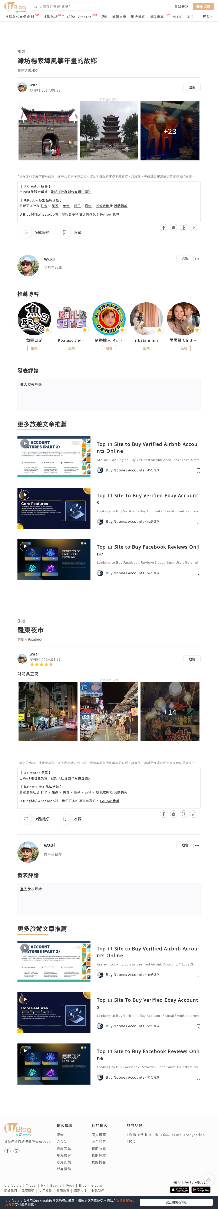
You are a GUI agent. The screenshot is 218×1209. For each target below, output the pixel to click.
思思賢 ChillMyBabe (184, 340)
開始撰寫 (203, 6)
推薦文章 (119, 16)
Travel (33, 1185)
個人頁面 (99, 1134)
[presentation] (17, 320)
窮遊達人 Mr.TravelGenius (109, 340)
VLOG (177, 16)
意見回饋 (64, 1161)
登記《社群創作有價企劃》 (71, 191)
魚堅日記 (34, 340)
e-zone (98, 1185)
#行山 (142, 1134)
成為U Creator (79, 16)
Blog (85, 1185)
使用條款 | (48, 1190)
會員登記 (181, 6)
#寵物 (131, 1134)
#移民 (131, 1141)
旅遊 (21, 51)
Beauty (58, 1185)
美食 (190, 16)
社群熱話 (50, 16)
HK (45, 1185)
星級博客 (138, 16)
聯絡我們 (99, 1190)
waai (34, 84)
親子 (77, 205)
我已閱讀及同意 (176, 1202)
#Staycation (194, 1134)
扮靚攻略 (103, 205)
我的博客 (99, 1161)
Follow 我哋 (109, 214)
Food (72, 1185)
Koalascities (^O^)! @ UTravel (72, 340)
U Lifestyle (15, 1185)
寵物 (88, 205)
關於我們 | (13, 1190)
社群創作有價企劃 (19, 16)
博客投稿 (64, 1168)
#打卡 (154, 1134)
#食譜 (165, 1134)
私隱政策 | (65, 1190)
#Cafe (177, 1134)
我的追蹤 (99, 1155)
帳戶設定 (99, 1141)
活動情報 (121, 205)
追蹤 (192, 87)
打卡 (44, 205)
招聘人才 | (83, 1190)
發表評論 (31, 384)
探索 (104, 16)
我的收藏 (99, 1148)
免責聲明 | (30, 1190)
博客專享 (156, 16)
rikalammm (146, 340)
